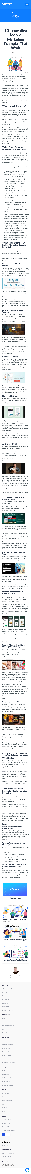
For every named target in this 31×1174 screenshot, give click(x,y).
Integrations (6, 999)
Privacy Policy (6, 1123)
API (3, 1104)
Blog (3, 1018)
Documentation (7, 1100)
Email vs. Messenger (8, 1059)
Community (5, 1111)
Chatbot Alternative (8, 1052)
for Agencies (6, 1074)
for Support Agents (7, 1085)
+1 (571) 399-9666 (7, 1157)
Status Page (5, 1108)
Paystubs (13, 94)
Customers (5, 1022)
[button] (27, 4)
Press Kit (5, 1033)
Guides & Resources (24, 52)
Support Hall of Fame (8, 1062)
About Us (5, 992)
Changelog (5, 1006)
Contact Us (5, 1093)
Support (4, 1097)
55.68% (19, 88)
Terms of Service (7, 1119)
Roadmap (5, 1003)
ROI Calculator (6, 1055)
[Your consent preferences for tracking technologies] (28, 1171)
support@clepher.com (8, 1153)
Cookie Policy (6, 1126)
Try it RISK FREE (7, 988)
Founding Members (8, 1025)
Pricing (4, 996)
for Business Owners (8, 1078)
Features (4, 1041)
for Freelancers (6, 1071)
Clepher (4, 771)
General (18, 52)
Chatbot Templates (8, 1044)
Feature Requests (7, 1010)
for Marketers (6, 1081)
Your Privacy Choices (8, 1130)
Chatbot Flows (6, 1048)
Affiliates (5, 1029)
